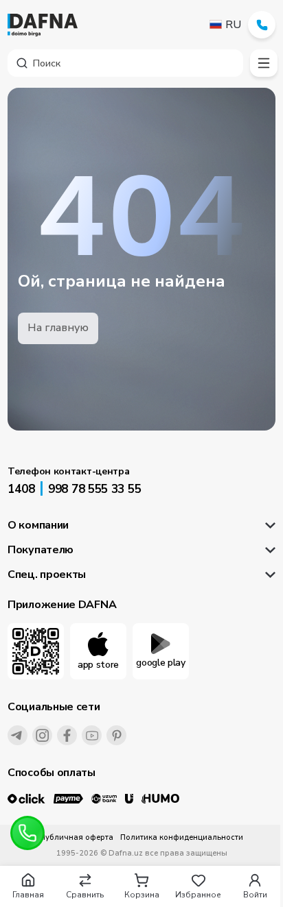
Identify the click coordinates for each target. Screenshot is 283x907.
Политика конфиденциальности (181, 837)
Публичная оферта (76, 837)
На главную (58, 327)
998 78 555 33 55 (94, 489)
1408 (21, 489)
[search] (125, 63)
